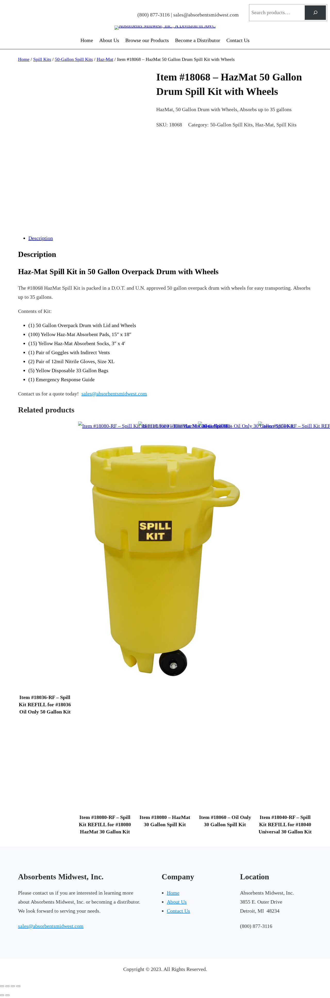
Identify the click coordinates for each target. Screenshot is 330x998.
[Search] (315, 12)
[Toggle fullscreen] (7, 986)
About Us (177, 902)
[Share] (13, 986)
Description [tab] (40, 238)
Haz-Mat (105, 59)
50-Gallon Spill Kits (74, 59)
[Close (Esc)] (18, 986)
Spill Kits (42, 59)
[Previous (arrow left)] (2, 995)
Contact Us (178, 911)
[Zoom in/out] (2, 986)
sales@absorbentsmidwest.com (114, 393)
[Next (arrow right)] (7, 995)
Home (23, 59)
